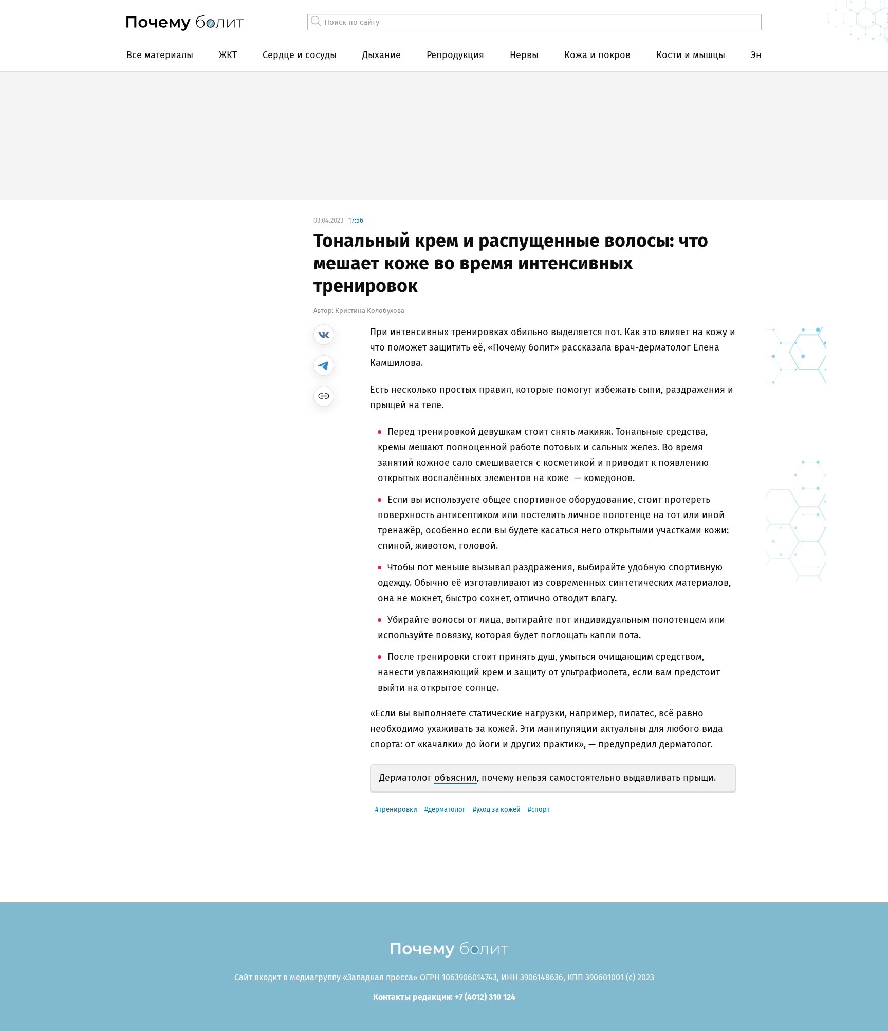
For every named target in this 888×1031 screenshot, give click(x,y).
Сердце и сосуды (300, 55)
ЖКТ (228, 55)
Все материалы (159, 55)
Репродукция (455, 55)
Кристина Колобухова (369, 311)
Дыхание (381, 55)
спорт (540, 809)
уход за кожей (498, 809)
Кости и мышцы (690, 55)
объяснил (455, 777)
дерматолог (447, 809)
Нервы (524, 55)
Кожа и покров (597, 55)
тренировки (398, 809)
